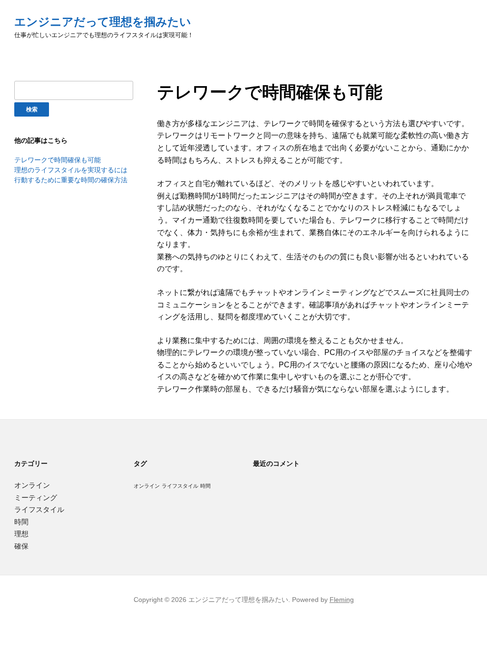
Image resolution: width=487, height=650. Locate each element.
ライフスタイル (39, 509)
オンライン (32, 485)
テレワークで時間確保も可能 (57, 160)
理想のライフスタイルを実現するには (70, 170)
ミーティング (35, 497)
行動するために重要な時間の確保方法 (70, 180)
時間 (21, 522)
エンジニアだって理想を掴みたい (102, 21)
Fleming (342, 599)
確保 (21, 546)
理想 (21, 534)
